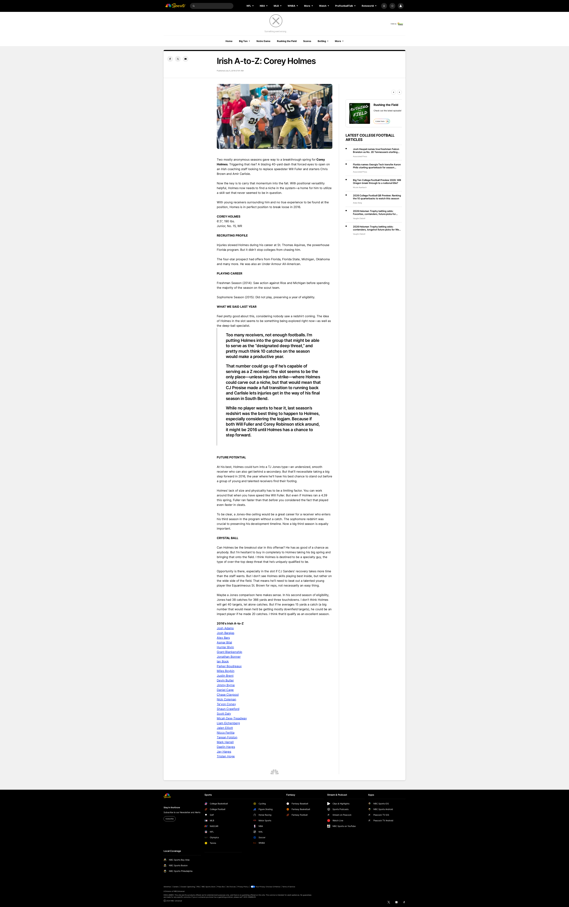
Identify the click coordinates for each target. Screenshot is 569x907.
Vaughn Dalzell (359, 218)
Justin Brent (225, 675)
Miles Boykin (225, 671)
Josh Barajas (225, 633)
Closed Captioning (187, 887)
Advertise (167, 887)
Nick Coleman (226, 699)
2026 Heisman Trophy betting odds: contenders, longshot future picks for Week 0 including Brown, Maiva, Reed (377, 228)
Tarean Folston (227, 737)
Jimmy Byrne (226, 685)
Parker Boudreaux (229, 666)
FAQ (198, 887)
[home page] (175, 6)
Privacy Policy (243, 887)
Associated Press (360, 156)
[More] (384, 6)
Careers (176, 887)
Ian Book (223, 661)
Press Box (221, 887)
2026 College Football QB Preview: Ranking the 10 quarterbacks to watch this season (377, 197)
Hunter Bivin (225, 647)
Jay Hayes (224, 751)
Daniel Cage (225, 690)
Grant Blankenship (229, 652)
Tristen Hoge (226, 756)
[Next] (399, 92)
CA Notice (276, 887)
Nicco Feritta (225, 732)
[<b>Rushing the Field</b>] (359, 113)
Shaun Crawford (228, 709)
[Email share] (185, 59)
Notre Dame (263, 41)
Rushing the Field (287, 41)
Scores (307, 41)
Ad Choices (231, 887)
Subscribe (170, 819)
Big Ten (243, 41)
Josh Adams (225, 628)
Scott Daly (224, 713)
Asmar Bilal (224, 642)
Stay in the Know (172, 807)
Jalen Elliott (225, 728)
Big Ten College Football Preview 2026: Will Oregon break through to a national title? (377, 181)
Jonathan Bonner (229, 656)
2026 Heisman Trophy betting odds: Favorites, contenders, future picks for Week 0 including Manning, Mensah (374, 212)
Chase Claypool (228, 694)
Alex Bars (223, 637)
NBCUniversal (179, 891)
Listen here (380, 121)
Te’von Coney (226, 704)
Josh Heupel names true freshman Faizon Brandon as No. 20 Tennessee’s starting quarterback (376, 150)
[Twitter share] (178, 59)
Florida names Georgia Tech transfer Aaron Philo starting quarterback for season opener (377, 166)
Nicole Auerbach (360, 187)
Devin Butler (225, 680)
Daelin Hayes (226, 747)
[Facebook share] (170, 59)
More (338, 41)
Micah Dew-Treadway (232, 718)
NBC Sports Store (208, 887)
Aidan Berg (357, 203)
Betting (322, 41)
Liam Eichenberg (228, 723)
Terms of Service (288, 887)
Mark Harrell (225, 742)
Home (229, 41)
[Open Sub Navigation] (253, 6)
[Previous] (393, 92)
